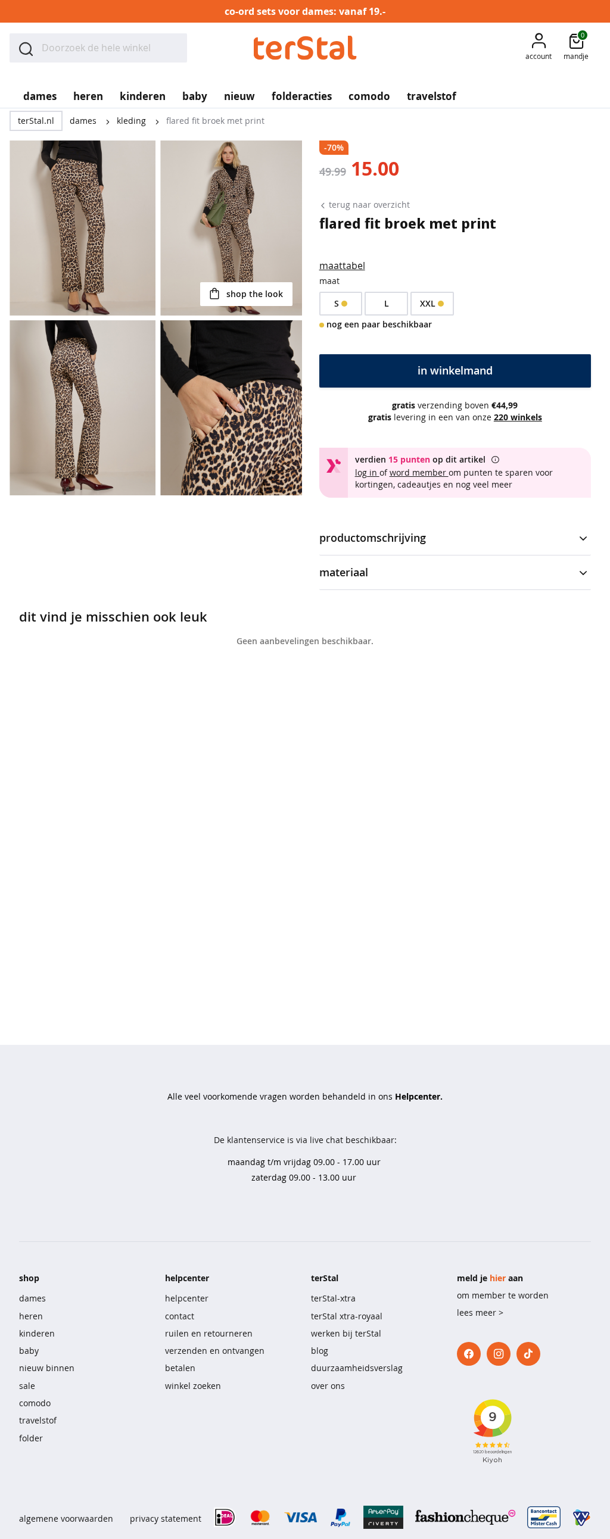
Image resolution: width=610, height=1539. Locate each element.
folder (31, 1438)
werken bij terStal (346, 1333)
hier (498, 1278)
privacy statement (165, 1518)
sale (27, 1385)
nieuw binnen (46, 1367)
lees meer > (480, 1312)
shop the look (253, 293)
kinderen (37, 1333)
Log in (367, 472)
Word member (419, 472)
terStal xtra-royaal (346, 1316)
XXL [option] (427, 303)
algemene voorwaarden (66, 1518)
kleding (132, 120)
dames (84, 120)
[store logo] (305, 48)
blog (319, 1350)
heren (31, 1316)
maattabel (342, 265)
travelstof (38, 1420)
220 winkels (518, 417)
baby (29, 1350)
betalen (180, 1367)
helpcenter (186, 1298)
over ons (328, 1385)
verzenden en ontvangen (214, 1350)
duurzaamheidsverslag (357, 1367)
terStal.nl (36, 120)
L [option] (386, 303)
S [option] (336, 303)
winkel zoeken (193, 1385)
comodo (35, 1403)
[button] (538, 48)
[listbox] (455, 304)
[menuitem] (40, 92)
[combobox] (98, 48)
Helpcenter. (419, 1096)
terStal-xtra (333, 1298)
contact (179, 1316)
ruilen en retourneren (209, 1333)
